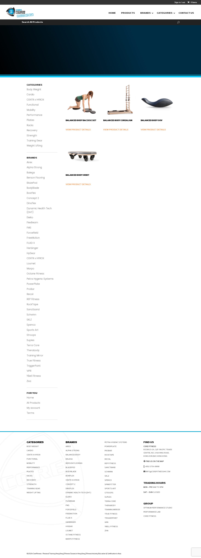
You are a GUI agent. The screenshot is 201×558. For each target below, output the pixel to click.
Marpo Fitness (73, 539)
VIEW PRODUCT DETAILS (78, 130)
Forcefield (32, 232)
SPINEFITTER (110, 484)
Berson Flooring (36, 177)
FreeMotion (33, 237)
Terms (30, 413)
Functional (33, 104)
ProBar (30, 289)
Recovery (32, 130)
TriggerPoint (34, 365)
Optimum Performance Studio (157, 508)
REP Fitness (33, 299)
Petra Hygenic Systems (40, 278)
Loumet (31, 263)
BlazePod (32, 182)
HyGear (31, 253)
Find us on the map (155, 461)
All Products (33, 402)
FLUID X (31, 243)
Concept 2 (33, 198)
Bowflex (31, 193)
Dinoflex (31, 203)
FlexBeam (32, 222)
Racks (30, 125)
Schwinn (31, 314)
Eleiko (30, 217)
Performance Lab (151, 512)
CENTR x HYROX (35, 99)
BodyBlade (33, 188)
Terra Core (33, 345)
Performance (34, 115)
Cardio (30, 94)
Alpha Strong (34, 167)
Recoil (30, 294)
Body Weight (34, 89)
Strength (32, 135)
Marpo (30, 268)
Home (30, 397)
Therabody (33, 350)
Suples (30, 340)
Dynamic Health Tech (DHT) (78, 493)
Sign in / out (179, 2)
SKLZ (29, 319)
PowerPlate (33, 283)
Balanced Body (73, 455)
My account (33, 408)
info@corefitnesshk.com (158, 472)
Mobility (31, 110)
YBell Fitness (34, 376)
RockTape (32, 304)
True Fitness (34, 360)
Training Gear (34, 140)
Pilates (30, 120)
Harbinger (32, 248)
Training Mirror (35, 355)
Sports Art (32, 330)
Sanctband (33, 309)
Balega (31, 172)
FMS (29, 227)
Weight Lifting (34, 145)
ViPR (29, 370)
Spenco (31, 324)
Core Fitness (149, 516)
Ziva (29, 381)
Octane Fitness (35, 273)
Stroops (31, 335)
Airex (29, 162)
